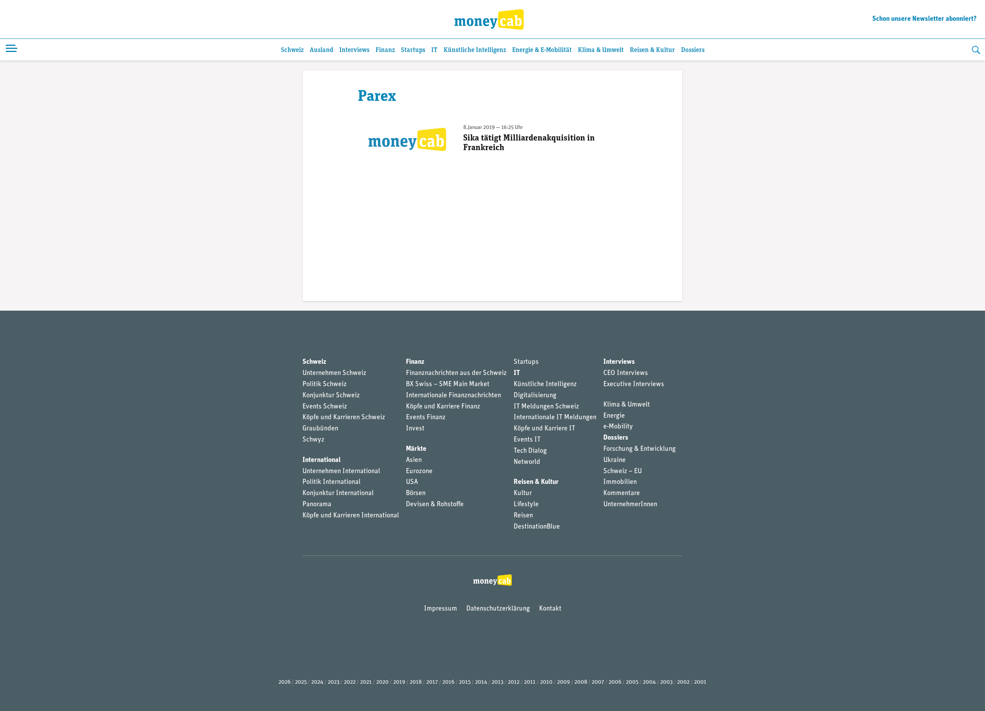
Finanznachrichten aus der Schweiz (456, 373)
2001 (700, 682)
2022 (350, 682)
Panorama (316, 504)
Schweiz (292, 50)
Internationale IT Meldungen (555, 417)
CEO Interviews (625, 373)
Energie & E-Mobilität (542, 50)
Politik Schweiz (324, 384)
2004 (649, 682)
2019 (399, 682)
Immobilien (620, 482)
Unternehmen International (341, 471)
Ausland (321, 50)
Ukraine (614, 460)
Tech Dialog (530, 451)
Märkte (416, 449)
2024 (317, 682)
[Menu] (11, 49)
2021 (366, 682)
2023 (333, 682)
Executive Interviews (633, 384)
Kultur (523, 493)
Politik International (331, 482)
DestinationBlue (537, 527)
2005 (632, 682)
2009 (563, 682)
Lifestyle (526, 504)
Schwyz (313, 440)
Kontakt (550, 609)
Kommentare (621, 493)
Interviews (354, 50)
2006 (615, 682)
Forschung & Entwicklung (639, 449)
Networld (527, 462)
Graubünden (320, 428)
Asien (414, 460)
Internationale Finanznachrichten (453, 395)
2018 (416, 682)
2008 (580, 682)
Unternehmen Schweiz (334, 373)
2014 (481, 682)
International (321, 460)
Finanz (385, 50)
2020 (382, 682)
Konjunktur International (338, 493)
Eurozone (419, 471)
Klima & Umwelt (601, 50)
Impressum (440, 609)
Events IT (527, 440)
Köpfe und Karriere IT (544, 428)
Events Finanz (426, 417)
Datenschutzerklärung (498, 609)
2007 (598, 682)
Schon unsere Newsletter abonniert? (924, 19)
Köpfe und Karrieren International (350, 515)
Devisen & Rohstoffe (435, 504)
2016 (448, 682)
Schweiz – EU (622, 471)
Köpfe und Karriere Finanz (443, 406)
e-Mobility (618, 426)
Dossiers (693, 50)
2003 (666, 682)
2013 (497, 682)
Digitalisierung (535, 395)
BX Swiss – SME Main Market (447, 384)
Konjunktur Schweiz (331, 395)
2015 (465, 682)
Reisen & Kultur (652, 50)
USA (412, 482)
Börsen (416, 493)
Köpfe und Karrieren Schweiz (343, 417)
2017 (432, 682)
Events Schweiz (324, 406)
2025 (301, 682)
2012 (513, 682)
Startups (413, 50)
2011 (530, 682)
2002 (683, 682)
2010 (546, 682)
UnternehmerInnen (630, 504)
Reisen (523, 515)
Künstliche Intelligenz (475, 50)
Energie (614, 416)
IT (434, 50)
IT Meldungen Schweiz (546, 406)
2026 (284, 682)
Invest (415, 428)
